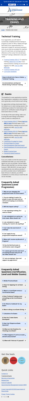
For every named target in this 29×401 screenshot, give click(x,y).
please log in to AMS (15, 61)
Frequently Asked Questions (12, 153)
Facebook (18, 5)
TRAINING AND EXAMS (11, 30)
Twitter (20, 5)
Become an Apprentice (8, 378)
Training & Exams (6, 376)
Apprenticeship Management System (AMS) (14, 385)
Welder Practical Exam (10, 151)
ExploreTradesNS (6, 383)
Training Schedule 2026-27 (11, 60)
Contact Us (4, 374)
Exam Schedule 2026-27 (10, 121)
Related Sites (5, 380)
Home (3, 30)
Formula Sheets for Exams (11, 143)
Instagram (22, 5)
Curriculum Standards (10, 71)
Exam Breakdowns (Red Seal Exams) (14, 145)
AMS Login (12, 5)
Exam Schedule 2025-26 (10, 131)
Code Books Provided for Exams (13, 141)
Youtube (24, 5)
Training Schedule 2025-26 (11, 70)
